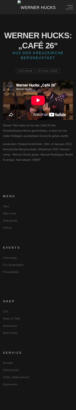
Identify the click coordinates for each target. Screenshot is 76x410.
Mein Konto (10, 332)
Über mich (9, 213)
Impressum (10, 384)
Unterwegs (10, 257)
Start (6, 206)
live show (25, 71)
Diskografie (10, 220)
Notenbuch (10, 325)
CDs (6, 311)
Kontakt (8, 362)
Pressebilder (11, 272)
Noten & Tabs (11, 318)
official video (47, 71)
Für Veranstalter (13, 264)
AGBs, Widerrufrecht (16, 377)
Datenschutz (11, 370)
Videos (7, 227)
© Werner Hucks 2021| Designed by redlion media (38, 406)
